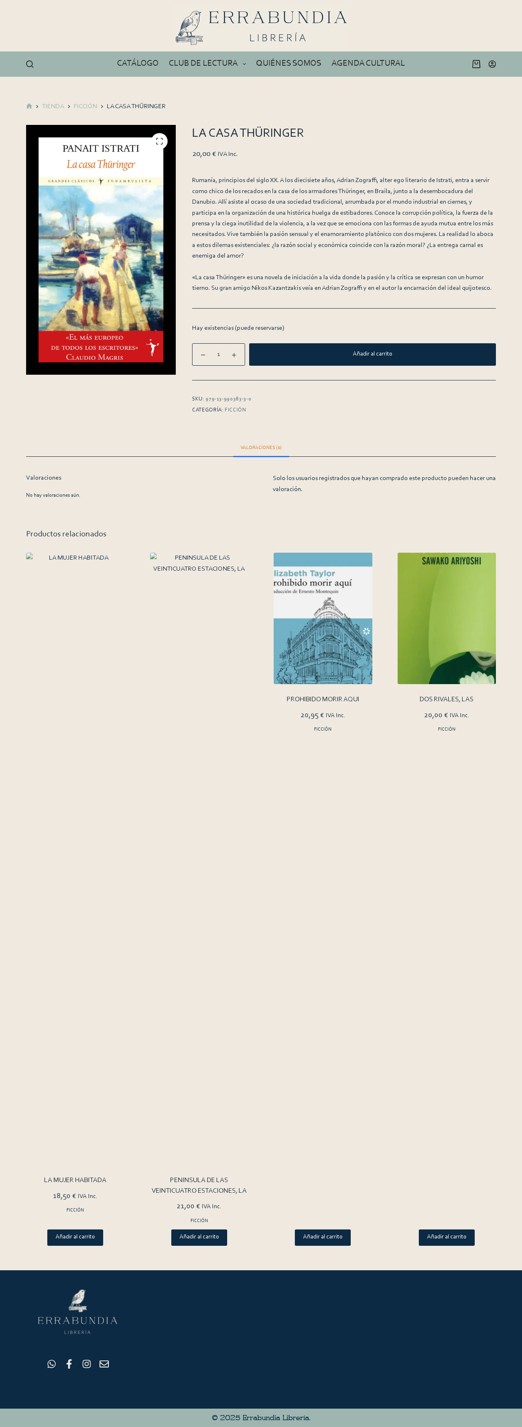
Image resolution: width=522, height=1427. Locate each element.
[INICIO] (29, 107)
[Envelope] (104, 1364)
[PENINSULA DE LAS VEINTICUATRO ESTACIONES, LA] (199, 859)
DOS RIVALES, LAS (446, 699)
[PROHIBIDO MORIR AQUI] (323, 618)
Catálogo (138, 64)
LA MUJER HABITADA (75, 1180)
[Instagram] (86, 1364)
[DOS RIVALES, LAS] (447, 618)
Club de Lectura (203, 64)
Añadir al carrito (372, 354)
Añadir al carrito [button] (75, 1237)
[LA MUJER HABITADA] (75, 859)
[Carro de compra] (474, 64)
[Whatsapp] (51, 1364)
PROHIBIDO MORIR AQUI (323, 699)
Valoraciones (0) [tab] (261, 447)
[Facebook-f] (69, 1364)
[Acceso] (492, 64)
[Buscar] (29, 64)
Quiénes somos (288, 64)
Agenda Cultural (368, 64)
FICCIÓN (235, 410)
